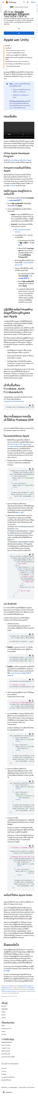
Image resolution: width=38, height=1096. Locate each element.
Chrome (3, 1071)
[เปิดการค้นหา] (24, 2)
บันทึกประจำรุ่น (5, 1051)
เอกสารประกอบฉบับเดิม (8, 1057)
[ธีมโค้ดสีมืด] (29, 405)
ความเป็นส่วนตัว (13, 1087)
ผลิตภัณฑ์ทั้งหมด (6, 1080)
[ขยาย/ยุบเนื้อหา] (11, 46)
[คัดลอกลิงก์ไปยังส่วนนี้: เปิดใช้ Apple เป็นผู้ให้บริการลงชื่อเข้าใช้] (16, 194)
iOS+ (31, 183)
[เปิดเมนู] (3, 2)
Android (12, 186)
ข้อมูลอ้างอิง (4, 1009)
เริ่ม (19, 33)
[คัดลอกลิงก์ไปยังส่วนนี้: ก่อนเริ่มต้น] (18, 117)
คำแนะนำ (3, 1006)
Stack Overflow (6, 1045)
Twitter (3, 1031)
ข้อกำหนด (4, 1087)
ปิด (19, 28)
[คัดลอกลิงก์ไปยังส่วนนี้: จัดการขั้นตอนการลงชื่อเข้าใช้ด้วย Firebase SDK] (5, 423)
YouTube (3, 1034)
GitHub (3, 1018)
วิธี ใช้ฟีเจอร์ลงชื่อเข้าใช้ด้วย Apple (19, 101)
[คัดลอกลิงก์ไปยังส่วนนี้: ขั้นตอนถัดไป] (21, 945)
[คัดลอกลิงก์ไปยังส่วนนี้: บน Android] (18, 604)
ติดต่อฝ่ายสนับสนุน (6, 1042)
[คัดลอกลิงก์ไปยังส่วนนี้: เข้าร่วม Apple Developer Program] (15, 156)
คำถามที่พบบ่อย (5, 1054)
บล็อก (3, 1025)
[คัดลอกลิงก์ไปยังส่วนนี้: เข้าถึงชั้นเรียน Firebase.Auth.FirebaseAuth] (24, 392)
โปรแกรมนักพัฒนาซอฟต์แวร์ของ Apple (19, 160)
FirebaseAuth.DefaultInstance (14, 401)
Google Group (5, 1048)
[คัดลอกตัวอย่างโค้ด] (32, 405)
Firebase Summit (6, 1028)
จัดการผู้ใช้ (21, 512)
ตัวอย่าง (3, 1012)
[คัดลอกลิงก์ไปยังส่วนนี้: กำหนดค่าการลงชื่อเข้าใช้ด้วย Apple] (12, 171)
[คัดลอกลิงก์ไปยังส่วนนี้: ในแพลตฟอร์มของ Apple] (31, 436)
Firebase (3, 1074)
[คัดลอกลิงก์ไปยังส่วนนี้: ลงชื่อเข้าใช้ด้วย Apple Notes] (5, 898)
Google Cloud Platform (8, 1077)
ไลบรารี (3, 1015)
